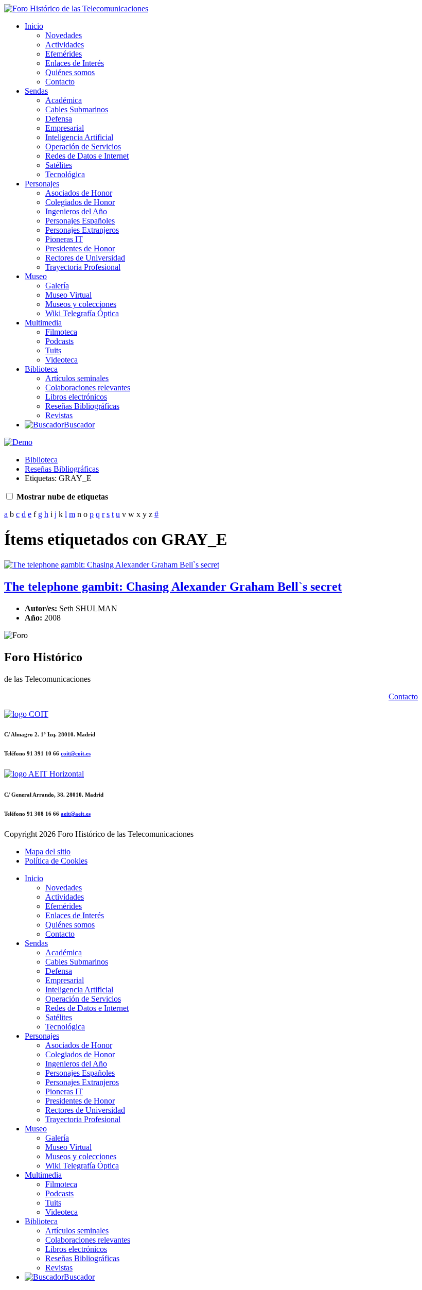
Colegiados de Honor (80, 202)
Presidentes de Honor (80, 248)
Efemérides (63, 53)
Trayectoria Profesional (82, 267)
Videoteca (61, 359)
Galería (57, 285)
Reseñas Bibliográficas (82, 406)
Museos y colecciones (80, 304)
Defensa (58, 118)
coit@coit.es (76, 753)
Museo (36, 276)
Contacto (60, 81)
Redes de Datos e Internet (87, 155)
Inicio (34, 26)
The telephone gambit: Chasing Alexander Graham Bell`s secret (173, 586)
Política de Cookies (56, 860)
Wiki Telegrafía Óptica (82, 313)
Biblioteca (41, 369)
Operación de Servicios (83, 146)
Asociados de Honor (78, 192)
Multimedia (43, 322)
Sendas (36, 91)
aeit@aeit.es (76, 814)
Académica (63, 100)
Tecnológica (65, 174)
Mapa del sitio (48, 851)
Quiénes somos (70, 72)
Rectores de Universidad (85, 257)
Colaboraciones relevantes (87, 387)
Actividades (64, 44)
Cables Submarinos (76, 109)
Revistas (59, 415)
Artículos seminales (77, 378)
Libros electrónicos (76, 396)
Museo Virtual (68, 294)
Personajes (42, 183)
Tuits (53, 350)
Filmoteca (61, 332)
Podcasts (59, 341)
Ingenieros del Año (76, 211)
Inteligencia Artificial (79, 137)
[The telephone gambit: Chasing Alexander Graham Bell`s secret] (111, 564)
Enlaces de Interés (74, 63)
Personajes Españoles (80, 220)
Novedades (63, 35)
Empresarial (64, 128)
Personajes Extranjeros (82, 230)
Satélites (58, 165)
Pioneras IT (64, 239)
